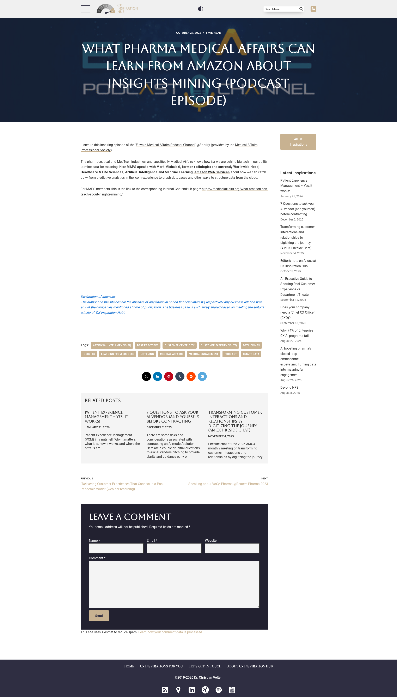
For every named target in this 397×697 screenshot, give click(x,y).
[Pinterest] (168, 376)
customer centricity (180, 345)
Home (129, 666)
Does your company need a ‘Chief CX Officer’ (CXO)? (297, 312)
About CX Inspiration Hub (250, 666)
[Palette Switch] (200, 8)
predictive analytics (111, 178)
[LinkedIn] (157, 376)
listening (147, 354)
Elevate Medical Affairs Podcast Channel (165, 145)
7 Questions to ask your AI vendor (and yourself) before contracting (173, 416)
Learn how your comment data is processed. (170, 632)
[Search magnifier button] (301, 9)
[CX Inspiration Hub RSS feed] (165, 690)
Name (94, 540)
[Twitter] (146, 376)
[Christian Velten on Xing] (205, 690)
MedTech (123, 162)
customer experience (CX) (219, 345)
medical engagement (203, 354)
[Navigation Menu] (85, 8)
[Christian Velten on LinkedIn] (191, 690)
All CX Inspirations (298, 141)
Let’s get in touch (205, 666)
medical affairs (171, 354)
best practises (147, 345)
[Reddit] (191, 376)
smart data (251, 354)
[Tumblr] (179, 376)
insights (89, 354)
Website (210, 540)
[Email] (202, 376)
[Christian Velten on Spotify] (218, 690)
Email (152, 540)
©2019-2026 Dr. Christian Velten (198, 678)
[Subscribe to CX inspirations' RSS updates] (313, 9)
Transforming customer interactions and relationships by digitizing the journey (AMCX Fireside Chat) (235, 421)
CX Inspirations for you (161, 666)
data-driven (251, 345)
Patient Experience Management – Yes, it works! (106, 416)
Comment (97, 558)
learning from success (117, 354)
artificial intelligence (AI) (112, 345)
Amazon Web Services (212, 172)
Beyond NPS (289, 387)
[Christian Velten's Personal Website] (178, 690)
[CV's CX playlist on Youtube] (232, 690)
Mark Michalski (168, 167)
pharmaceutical (98, 162)
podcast (231, 354)
